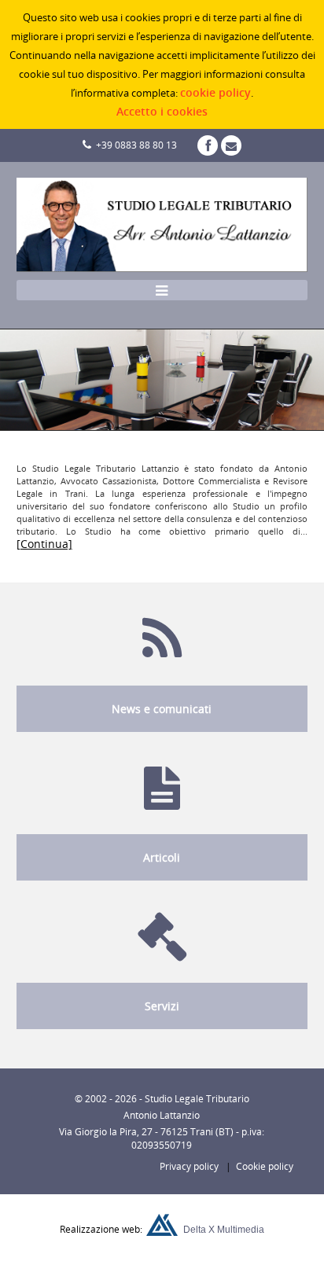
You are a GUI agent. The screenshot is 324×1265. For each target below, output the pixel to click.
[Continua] (44, 543)
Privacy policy (186, 1166)
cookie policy (215, 92)
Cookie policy (264, 1166)
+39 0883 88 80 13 (134, 145)
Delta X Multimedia (223, 1229)
